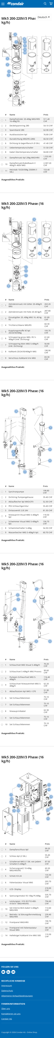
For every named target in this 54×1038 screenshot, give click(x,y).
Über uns (5, 1008)
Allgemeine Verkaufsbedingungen (17, 996)
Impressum (6, 985)
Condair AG (6, 1018)
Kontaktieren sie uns (10, 1013)
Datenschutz (7, 990)
